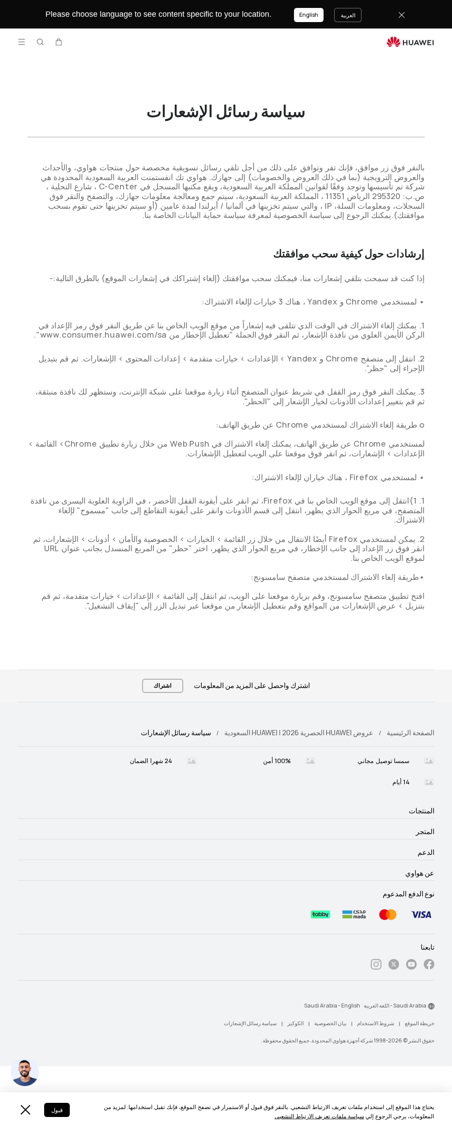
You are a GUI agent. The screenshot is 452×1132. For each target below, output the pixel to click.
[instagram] (376, 966)
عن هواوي (419, 873)
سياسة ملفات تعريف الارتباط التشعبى (319, 1116)
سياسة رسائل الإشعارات (250, 1023)
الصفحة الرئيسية (410, 732)
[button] (59, 42)
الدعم (426, 852)
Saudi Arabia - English (332, 1005)
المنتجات (421, 811)
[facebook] (429, 966)
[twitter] (393, 966)
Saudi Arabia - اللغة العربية (395, 1005)
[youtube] (411, 966)
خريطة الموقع (419, 1023)
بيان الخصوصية (330, 1023)
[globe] (431, 1006)
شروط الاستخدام (375, 1023)
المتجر (425, 831)
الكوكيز (295, 1023)
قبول (57, 1110)
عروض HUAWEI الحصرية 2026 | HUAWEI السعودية (298, 732)
